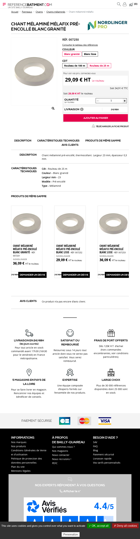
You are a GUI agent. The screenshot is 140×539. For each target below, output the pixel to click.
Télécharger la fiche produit (112, 126)
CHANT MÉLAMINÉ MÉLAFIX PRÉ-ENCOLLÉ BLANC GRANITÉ (25, 250)
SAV (95, 442)
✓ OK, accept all (99, 525)
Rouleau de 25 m (99, 65)
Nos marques (18, 442)
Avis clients (70, 145)
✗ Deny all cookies (125, 525)
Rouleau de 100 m (74, 65)
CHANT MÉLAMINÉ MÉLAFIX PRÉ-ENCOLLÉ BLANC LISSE (69, 249)
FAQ (95, 446)
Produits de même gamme (103, 140)
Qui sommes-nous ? (63, 446)
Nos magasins (60, 450)
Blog (95, 450)
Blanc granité (72, 54)
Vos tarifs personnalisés (106, 462)
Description (22, 140)
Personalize (70, 534)
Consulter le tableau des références (80, 44)
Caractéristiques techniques (58, 140)
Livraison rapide (102, 458)
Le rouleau (98, 80)
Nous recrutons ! (61, 459)
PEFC (55, 463)
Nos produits (18, 446)
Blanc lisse (90, 54)
